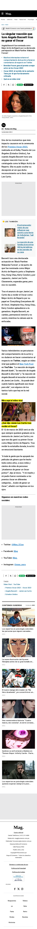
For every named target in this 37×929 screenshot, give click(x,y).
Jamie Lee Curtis (25, 591)
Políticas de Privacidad (18, 868)
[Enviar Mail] (3, 129)
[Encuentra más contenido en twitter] (8, 84)
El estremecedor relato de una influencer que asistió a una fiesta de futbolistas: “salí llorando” (25, 231)
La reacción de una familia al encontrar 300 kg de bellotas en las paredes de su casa (25, 247)
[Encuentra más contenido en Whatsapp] (13, 84)
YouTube (16, 584)
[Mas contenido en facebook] (15, 889)
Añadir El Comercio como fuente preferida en (19, 28)
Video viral (8, 584)
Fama (12, 912)
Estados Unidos (11, 594)
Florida (3, 19)
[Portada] (18, 831)
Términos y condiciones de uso (18, 864)
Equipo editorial (18, 832)
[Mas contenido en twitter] (18, 889)
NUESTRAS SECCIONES (18, 896)
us (12, 906)
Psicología (31, 19)
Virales (11, 917)
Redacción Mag (10, 129)
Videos (25, 901)
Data (25, 906)
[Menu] (3, 14)
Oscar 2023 (27, 588)
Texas (15, 19)
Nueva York (23, 19)
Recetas (25, 917)
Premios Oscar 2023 (13, 588)
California (9, 19)
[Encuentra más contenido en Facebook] (4, 84)
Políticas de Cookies (18, 872)
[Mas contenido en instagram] (22, 889)
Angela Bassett (11, 591)
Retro (25, 912)
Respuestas (12, 901)
